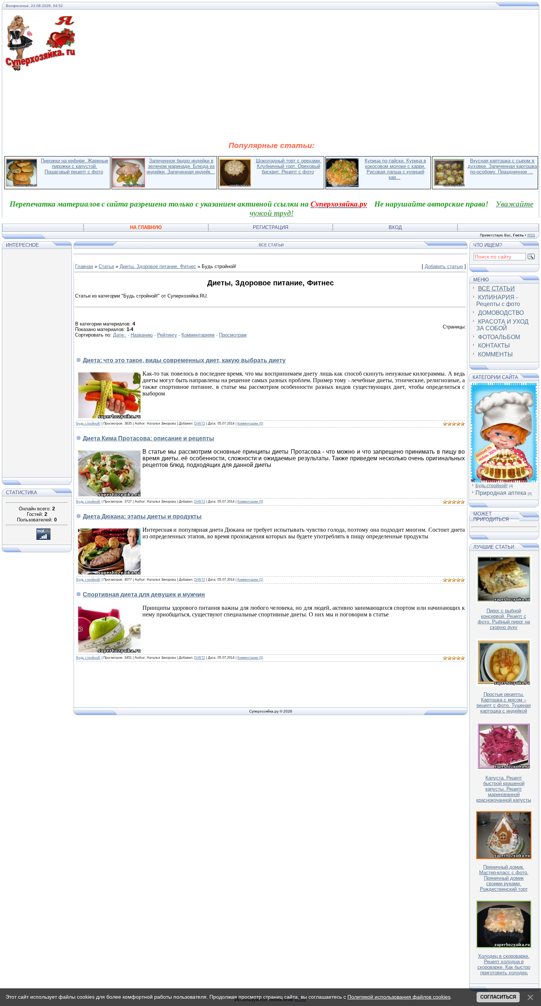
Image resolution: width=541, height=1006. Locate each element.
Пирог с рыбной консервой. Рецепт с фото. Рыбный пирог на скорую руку (504, 619)
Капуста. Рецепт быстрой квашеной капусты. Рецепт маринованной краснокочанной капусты (503, 789)
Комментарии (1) (250, 579)
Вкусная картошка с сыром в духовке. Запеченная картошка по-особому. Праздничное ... (502, 166)
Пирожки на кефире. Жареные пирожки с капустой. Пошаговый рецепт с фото (74, 166)
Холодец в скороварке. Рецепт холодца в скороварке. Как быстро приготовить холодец (503, 964)
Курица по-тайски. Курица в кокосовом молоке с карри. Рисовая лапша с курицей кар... (395, 169)
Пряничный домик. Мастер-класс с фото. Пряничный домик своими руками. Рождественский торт (503, 878)
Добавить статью (444, 266)
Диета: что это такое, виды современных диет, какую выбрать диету (184, 360)
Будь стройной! (88, 423)
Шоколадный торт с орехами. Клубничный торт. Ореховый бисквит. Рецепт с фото (288, 166)
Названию (142, 335)
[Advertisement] (271, 106)
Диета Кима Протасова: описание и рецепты (148, 438)
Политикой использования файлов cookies (398, 997)
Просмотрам (233, 335)
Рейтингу (167, 335)
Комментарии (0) (250, 423)
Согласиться (498, 997)
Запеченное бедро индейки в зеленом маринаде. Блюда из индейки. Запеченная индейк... (180, 166)
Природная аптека (500, 493)
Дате (118, 335)
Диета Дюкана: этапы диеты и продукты (142, 516)
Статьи (106, 266)
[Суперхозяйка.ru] (44, 19)
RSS (531, 235)
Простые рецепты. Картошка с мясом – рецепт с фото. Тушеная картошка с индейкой (504, 703)
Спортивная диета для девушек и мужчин (144, 594)
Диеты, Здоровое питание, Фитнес (158, 266)
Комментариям (198, 335)
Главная (84, 266)
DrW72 (199, 423)
